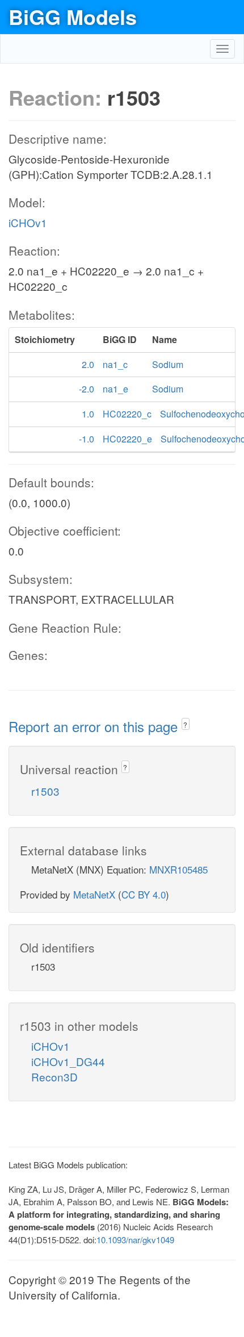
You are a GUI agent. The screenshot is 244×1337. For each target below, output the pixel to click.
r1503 (45, 791)
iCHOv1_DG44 (68, 1061)
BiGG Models (73, 16)
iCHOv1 (28, 222)
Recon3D (54, 1076)
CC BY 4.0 (143, 894)
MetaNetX (94, 894)
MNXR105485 (178, 869)
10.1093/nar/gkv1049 (135, 1240)
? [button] (185, 724)
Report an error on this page (95, 726)
